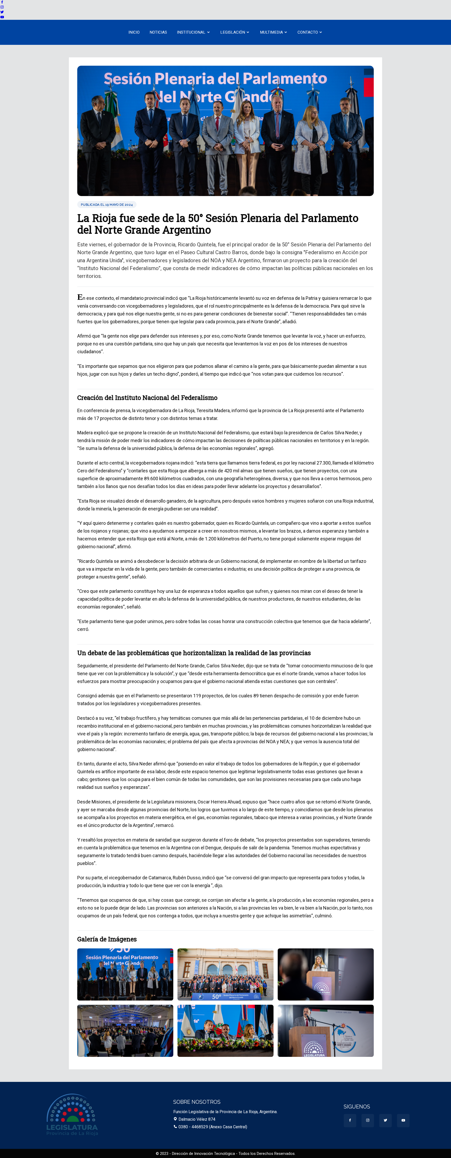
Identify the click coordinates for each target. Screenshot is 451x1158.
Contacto (308, 32)
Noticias (158, 32)
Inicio (134, 32)
